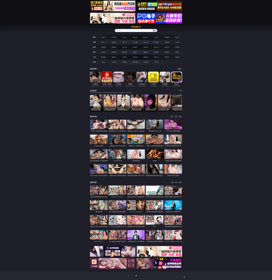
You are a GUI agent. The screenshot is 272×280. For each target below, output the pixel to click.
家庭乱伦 (114, 57)
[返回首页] (184, 277)
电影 (94, 47)
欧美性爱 (135, 47)
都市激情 (103, 57)
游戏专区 (135, 37)
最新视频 (93, 116)
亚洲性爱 (103, 47)
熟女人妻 (145, 42)
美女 (172, 116)
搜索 (154, 30)
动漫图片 (135, 52)
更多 (180, 116)
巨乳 (176, 116)
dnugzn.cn (136, 26)
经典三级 (156, 47)
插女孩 (103, 62)
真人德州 (114, 37)
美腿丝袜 (145, 52)
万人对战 (124, 37)
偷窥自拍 (103, 52)
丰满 (172, 182)
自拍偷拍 (114, 42)
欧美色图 (124, 52)
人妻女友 (124, 57)
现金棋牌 (167, 37)
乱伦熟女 (167, 47)
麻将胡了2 (145, 37)
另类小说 (156, 57)
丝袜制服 (156, 42)
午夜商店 (114, 62)
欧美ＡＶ (124, 42)
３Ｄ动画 (135, 42)
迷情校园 (145, 57)
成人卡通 (124, 47)
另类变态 (177, 47)
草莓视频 (124, 62)
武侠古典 (135, 57)
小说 (94, 57)
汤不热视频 (135, 62)
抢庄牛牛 (177, 37)
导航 (94, 62)
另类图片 (177, 52)
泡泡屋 (156, 62)
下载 (180, 90)
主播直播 (167, 42)
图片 (94, 52)
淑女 (176, 182)
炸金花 (156, 37)
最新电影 (93, 182)
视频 (94, 42)
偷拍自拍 (114, 47)
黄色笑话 (167, 57)
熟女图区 (167, 52)
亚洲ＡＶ (103, 42)
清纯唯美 (156, 52)
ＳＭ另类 (177, 42)
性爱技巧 (177, 57)
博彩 (94, 37)
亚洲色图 (114, 52)
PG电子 (103, 37)
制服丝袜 (145, 47)
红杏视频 (145, 62)
